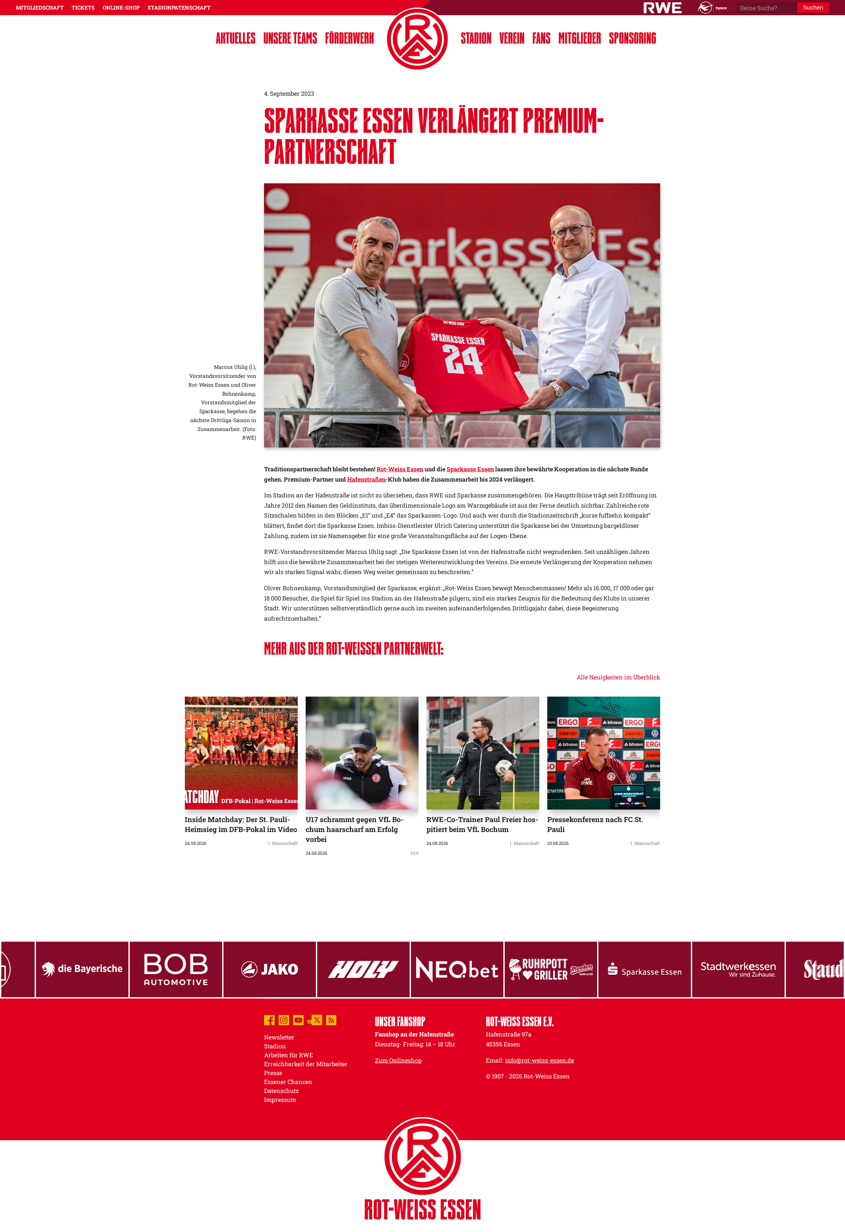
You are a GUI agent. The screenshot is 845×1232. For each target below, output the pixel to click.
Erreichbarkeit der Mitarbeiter (306, 1064)
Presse (273, 1073)
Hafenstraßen (366, 479)
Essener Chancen (288, 1082)
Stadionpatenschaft (179, 7)
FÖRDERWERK (349, 38)
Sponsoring (632, 38)
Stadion (476, 38)
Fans (541, 38)
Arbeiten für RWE (288, 1055)
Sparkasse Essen (470, 469)
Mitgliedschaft (40, 7)
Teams (290, 38)
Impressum (280, 1100)
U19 (415, 853)
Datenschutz (281, 1091)
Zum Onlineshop (398, 1060)
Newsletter (279, 1037)
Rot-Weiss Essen (400, 469)
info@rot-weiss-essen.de (539, 1060)
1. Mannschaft (283, 843)
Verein (511, 38)
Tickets (83, 7)
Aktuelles (235, 38)
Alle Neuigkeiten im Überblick (618, 677)
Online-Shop (121, 7)
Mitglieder (579, 38)
